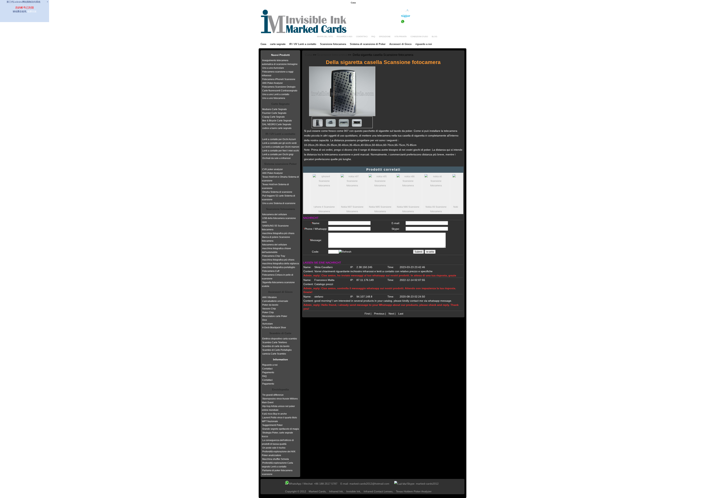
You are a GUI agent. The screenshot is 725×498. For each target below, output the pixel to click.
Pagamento (268, 372)
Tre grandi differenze (273, 395)
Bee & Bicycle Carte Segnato (277, 120)
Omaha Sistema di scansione (277, 192)
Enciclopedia (280, 389)
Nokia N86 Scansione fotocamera (406, 209)
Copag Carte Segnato (273, 117)
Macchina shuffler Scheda (275, 459)
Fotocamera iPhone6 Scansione (278, 79)
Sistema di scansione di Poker (368, 44)
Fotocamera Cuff (270, 271)
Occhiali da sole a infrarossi (276, 158)
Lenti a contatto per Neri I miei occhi (280, 150)
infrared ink (336, 491)
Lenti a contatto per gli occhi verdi (279, 143)
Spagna (428, 3)
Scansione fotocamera (333, 44)
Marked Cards (317, 491)
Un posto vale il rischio (273, 447)
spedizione (385, 36)
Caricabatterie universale (275, 301)
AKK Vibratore (269, 297)
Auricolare (267, 323)
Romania (418, 3)
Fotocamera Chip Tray (273, 256)
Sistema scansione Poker (280, 163)
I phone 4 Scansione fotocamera (322, 209)
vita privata (400, 36)
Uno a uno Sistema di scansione (278, 203)
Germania (387, 3)
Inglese (366, 3)
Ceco (407, 3)
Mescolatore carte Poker (274, 316)
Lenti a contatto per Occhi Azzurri (279, 139)
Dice (264, 320)
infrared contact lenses (378, 491)
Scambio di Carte (280, 333)
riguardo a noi (344, 36)
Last (400, 313)
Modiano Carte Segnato (274, 109)
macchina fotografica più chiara (278, 233)
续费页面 (31, 11)
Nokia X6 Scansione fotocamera (434, 209)
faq (373, 36)
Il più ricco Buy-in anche (274, 413)
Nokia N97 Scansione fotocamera (350, 209)
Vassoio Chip (269, 308)
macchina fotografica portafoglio (278, 267)
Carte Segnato (280, 103)
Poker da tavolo (270, 305)
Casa (353, 3)
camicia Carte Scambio (274, 353)
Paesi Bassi (441, 3)
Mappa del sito (325, 36)
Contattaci (362, 36)
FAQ (264, 376)
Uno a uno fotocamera (273, 98)
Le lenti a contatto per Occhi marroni (280, 147)
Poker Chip (268, 312)
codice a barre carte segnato (277, 128)
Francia (376, 3)
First (367, 313)
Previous (379, 313)
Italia (462, 3)
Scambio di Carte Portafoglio (277, 350)
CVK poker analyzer (272, 169)
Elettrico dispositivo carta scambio (279, 338)
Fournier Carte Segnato (274, 113)
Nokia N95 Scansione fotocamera (378, 209)
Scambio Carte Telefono (274, 342)
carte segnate (277, 44)
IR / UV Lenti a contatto (302, 44)
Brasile (399, 3)
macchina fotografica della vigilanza (280, 263)
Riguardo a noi (270, 365)
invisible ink (353, 491)
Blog (434, 36)
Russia (453, 3)
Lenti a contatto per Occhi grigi (277, 154)
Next (391, 313)
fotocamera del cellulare (274, 214)
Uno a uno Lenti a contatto (275, 94)
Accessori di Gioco (400, 44)
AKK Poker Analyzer (272, 83)
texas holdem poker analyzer (414, 491)
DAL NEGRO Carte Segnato (276, 124)
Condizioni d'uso (419, 36)
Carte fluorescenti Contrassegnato (279, 90)
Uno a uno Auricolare (273, 68)
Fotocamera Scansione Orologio (278, 87)
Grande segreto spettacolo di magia (280, 429)
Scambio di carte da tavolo (275, 346)
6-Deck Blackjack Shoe (274, 327)
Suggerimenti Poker (272, 425)
